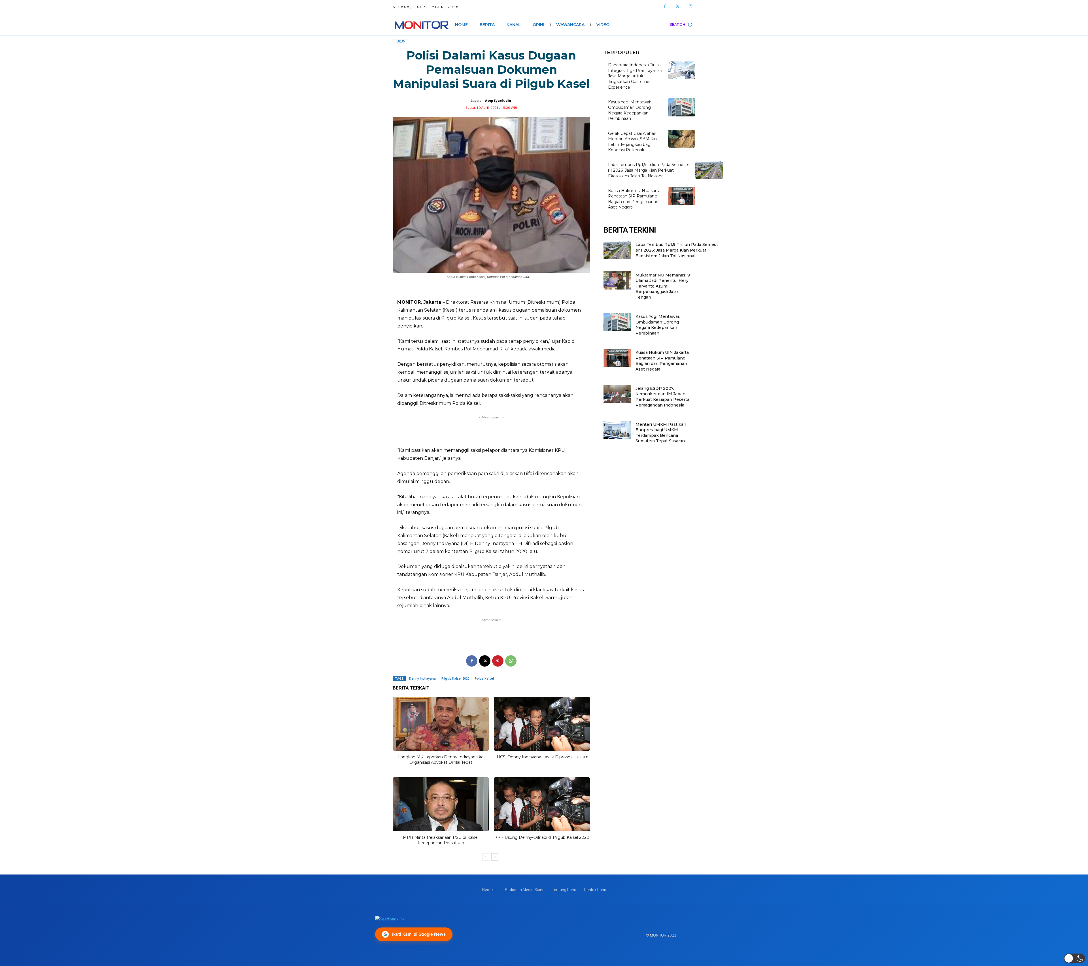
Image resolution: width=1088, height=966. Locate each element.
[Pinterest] (497, 661)
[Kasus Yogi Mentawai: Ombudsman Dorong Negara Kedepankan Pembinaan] (681, 107)
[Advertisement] (491, 431)
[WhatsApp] (511, 661)
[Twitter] (678, 6)
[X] (484, 661)
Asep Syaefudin (498, 100)
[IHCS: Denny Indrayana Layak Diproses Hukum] (542, 724)
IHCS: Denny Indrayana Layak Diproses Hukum (541, 756)
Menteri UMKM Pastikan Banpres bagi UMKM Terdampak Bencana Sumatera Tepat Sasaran (661, 433)
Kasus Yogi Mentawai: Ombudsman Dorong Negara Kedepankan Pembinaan (629, 110)
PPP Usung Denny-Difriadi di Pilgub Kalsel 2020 (541, 837)
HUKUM (399, 41)
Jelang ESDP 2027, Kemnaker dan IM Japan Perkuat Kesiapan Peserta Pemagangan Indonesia (662, 397)
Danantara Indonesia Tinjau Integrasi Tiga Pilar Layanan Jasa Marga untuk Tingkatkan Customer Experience (635, 76)
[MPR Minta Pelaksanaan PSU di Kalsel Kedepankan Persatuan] (441, 804)
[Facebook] (665, 6)
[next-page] (494, 857)
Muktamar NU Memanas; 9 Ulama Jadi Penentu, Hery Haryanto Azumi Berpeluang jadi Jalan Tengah (663, 286)
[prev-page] (485, 857)
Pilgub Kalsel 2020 (455, 678)
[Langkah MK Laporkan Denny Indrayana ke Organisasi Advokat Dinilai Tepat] (441, 724)
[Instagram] (690, 6)
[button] (682, 25)
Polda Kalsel (484, 678)
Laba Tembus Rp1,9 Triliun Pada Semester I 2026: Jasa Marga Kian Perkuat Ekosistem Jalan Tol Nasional (649, 170)
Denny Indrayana (422, 678)
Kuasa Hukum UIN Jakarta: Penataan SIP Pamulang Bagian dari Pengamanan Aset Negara (663, 361)
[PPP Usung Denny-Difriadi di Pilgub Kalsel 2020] (542, 804)
